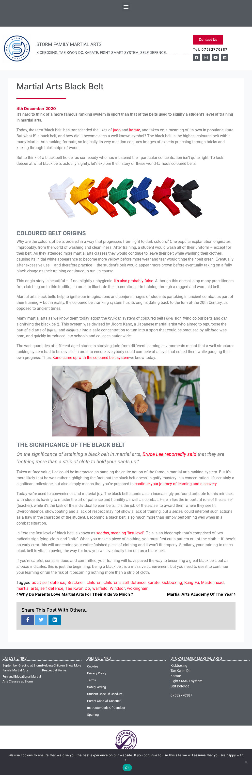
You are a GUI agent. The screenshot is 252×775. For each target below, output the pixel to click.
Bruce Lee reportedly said (169, 454)
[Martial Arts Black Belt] (27, 620)
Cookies (92, 666)
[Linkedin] (224, 57)
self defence (51, 588)
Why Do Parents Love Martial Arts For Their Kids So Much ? (75, 594)
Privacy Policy (96, 673)
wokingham (137, 588)
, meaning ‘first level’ (126, 533)
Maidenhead (212, 582)
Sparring (93, 714)
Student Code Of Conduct (104, 694)
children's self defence (124, 582)
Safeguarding (96, 687)
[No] (245, 762)
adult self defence (48, 582)
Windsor (117, 588)
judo (117, 130)
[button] (126, 6)
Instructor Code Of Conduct (106, 708)
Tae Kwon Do (77, 588)
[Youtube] (215, 57)
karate (134, 130)
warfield (100, 588)
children (94, 582)
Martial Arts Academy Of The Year (200, 594)
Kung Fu (191, 582)
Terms (91, 680)
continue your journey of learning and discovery (176, 483)
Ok (127, 768)
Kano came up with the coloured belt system (90, 357)
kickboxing (172, 582)
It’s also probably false (133, 281)
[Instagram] (206, 57)
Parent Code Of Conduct (104, 701)
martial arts (27, 588)
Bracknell (75, 582)
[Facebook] (196, 57)
